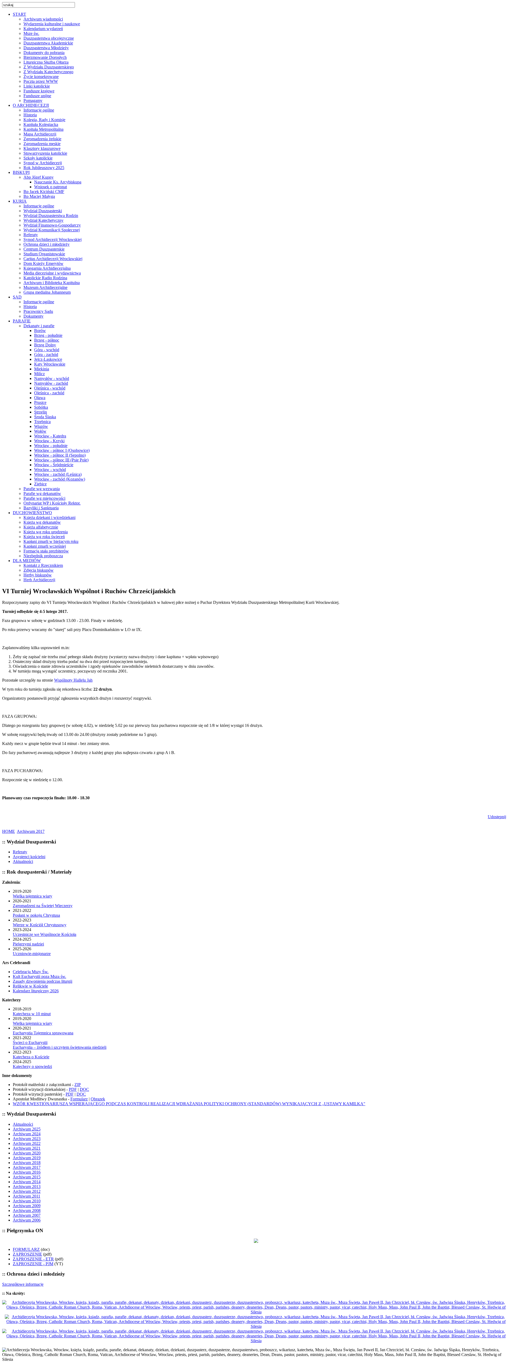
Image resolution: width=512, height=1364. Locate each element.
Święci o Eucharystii (30, 1042)
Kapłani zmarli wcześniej (44, 546)
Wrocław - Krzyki (49, 441)
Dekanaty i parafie (38, 325)
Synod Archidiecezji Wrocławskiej (52, 239)
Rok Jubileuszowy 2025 (43, 167)
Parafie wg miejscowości (44, 498)
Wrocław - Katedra (50, 436)
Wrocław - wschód (50, 469)
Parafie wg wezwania (41, 488)
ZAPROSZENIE (27, 1254)
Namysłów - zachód (51, 383)
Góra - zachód (46, 354)
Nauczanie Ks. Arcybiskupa (57, 182)
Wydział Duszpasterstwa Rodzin (50, 215)
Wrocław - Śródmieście (53, 464)
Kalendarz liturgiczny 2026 (36, 991)
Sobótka (41, 407)
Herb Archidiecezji (39, 579)
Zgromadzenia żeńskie (42, 139)
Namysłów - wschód (51, 378)
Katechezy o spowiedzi (32, 1066)
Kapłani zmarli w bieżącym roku (50, 541)
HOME (8, 831)
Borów (40, 330)
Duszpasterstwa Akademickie (48, 43)
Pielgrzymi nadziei (28, 944)
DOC (84, 1089)
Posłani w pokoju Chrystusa (36, 915)
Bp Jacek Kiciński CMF (43, 191)
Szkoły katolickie (38, 158)
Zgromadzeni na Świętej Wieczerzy (43, 905)
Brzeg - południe (48, 335)
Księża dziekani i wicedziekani (49, 517)
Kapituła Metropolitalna (43, 129)
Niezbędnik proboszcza (43, 556)
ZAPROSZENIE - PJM (33, 1263)
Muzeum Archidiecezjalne (45, 287)
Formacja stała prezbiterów (46, 551)
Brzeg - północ (46, 340)
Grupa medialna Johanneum (47, 292)
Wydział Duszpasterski (42, 210)
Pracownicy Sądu (38, 311)
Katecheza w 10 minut (32, 1013)
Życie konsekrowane (41, 76)
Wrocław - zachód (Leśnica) (58, 474)
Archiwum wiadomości (43, 19)
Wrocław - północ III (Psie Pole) (61, 460)
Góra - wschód (46, 349)
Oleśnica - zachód (49, 393)
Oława (39, 397)
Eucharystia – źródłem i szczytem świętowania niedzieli (59, 1047)
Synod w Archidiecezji (42, 163)
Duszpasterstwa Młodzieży (46, 48)
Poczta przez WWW (40, 81)
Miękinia (41, 369)
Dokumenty (33, 316)
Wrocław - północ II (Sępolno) (60, 455)
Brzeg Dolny (45, 345)
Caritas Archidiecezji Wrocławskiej (52, 258)
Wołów (40, 431)
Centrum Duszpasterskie (44, 249)
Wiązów (41, 426)
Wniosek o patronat (50, 187)
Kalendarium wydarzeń (43, 28)
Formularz (79, 1099)
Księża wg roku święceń (44, 536)
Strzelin (40, 412)
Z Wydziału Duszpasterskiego (48, 67)
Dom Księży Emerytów (43, 263)
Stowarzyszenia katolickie (45, 153)
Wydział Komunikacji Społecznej (51, 230)
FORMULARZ (26, 1249)
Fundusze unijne (37, 95)
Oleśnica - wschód (49, 388)
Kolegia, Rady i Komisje (44, 119)
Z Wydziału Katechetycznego (48, 71)
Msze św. (31, 33)
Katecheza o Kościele (31, 1057)
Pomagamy (32, 100)
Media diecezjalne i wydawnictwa (52, 273)
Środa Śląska (45, 417)
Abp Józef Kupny (38, 177)
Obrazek (98, 1099)
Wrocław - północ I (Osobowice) (62, 450)
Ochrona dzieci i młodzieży (46, 244)
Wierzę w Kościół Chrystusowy (39, 925)
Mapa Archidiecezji (39, 134)
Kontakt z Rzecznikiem (43, 565)
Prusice (40, 402)
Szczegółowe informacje (22, 1284)
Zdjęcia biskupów (38, 570)
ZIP (77, 1084)
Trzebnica (42, 421)
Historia (30, 115)
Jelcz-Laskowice (48, 359)
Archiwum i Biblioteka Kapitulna (51, 282)
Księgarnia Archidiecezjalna (47, 268)
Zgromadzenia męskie (42, 143)
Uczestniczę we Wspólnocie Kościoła (44, 934)
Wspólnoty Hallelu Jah (73, 680)
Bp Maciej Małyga (39, 196)
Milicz (39, 373)
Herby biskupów (37, 575)
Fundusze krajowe (38, 91)
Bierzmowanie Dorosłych (45, 57)
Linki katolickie (36, 86)
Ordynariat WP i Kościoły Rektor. (52, 503)
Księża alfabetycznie (40, 527)
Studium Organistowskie (44, 254)
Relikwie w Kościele (30, 986)
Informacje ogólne (38, 110)
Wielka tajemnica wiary (32, 896)
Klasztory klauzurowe (42, 148)
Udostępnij (497, 816)
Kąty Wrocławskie (49, 364)
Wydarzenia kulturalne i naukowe (51, 24)
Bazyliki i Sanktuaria (41, 508)
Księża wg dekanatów (42, 522)
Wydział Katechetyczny (43, 220)
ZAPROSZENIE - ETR (33, 1259)
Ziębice (40, 484)
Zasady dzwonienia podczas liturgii (42, 981)
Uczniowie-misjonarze (32, 953)
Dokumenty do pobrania (44, 52)
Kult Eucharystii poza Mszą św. (39, 976)
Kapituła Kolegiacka (40, 124)
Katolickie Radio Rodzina (45, 278)
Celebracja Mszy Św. (31, 971)
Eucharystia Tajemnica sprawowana (43, 1033)
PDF (73, 1089)
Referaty (30, 234)
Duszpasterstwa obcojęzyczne (48, 38)
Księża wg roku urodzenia (45, 532)
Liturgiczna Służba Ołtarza (46, 62)
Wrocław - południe (50, 445)
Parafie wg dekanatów (42, 493)
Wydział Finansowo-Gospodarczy (52, 225)
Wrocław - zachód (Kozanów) (59, 479)
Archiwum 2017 (31, 831)
